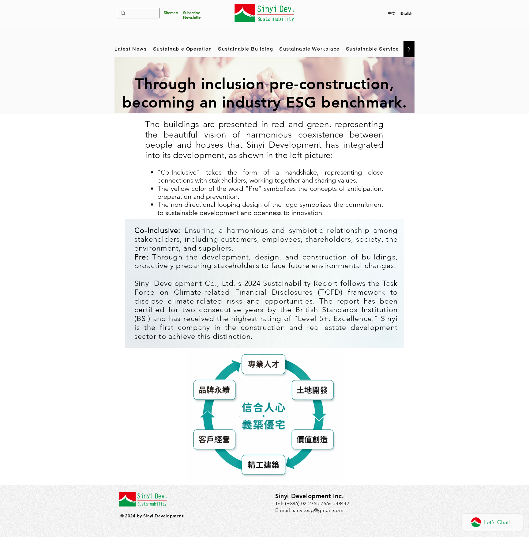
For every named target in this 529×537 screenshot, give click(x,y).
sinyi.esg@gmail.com (318, 510)
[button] (192, 15)
